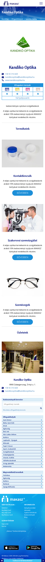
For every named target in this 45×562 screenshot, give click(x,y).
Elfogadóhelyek (17, 19)
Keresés (41, 408)
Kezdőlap (5, 19)
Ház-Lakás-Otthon (9, 434)
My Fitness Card (7, 515)
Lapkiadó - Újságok (10, 440)
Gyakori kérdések (30, 512)
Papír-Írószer (8, 446)
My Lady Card (6, 512)
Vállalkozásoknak (9, 460)
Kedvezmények (29, 515)
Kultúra (6, 437)
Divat (5, 426)
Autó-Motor (7, 420)
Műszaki (6, 443)
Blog (25, 517)
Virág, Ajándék (8, 463)
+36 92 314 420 (11, 74)
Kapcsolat (5, 524)
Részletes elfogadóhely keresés (14, 410)
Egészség (6, 429)
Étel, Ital (6, 431)
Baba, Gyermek (8, 423)
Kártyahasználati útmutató (29, 509)
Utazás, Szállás (8, 458)
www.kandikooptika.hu (15, 80)
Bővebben (22, 192)
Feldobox (6, 475)
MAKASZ (5, 508)
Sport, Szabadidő (9, 449)
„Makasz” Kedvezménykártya (16, 531)
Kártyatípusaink (22, 98)
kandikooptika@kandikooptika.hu (19, 77)
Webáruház (7, 466)
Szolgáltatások (8, 452)
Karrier (4, 526)
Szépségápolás (8, 455)
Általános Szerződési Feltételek (13, 558)
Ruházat (6, 484)
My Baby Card (6, 510)
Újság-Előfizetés (9, 487)
